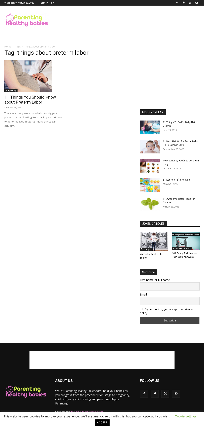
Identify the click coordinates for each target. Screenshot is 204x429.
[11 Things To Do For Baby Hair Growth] (150, 127)
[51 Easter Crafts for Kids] (150, 185)
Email (143, 294)
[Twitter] (190, 3)
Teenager (146, 249)
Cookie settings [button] (186, 416)
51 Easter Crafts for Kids (176, 179)
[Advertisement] (127, 20)
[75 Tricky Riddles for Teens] (154, 241)
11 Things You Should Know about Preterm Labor (30, 100)
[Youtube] (197, 3)
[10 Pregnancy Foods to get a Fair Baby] (150, 166)
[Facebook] (177, 3)
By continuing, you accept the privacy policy (166, 311)
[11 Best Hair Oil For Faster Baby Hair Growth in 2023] (150, 146)
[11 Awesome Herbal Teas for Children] (150, 204)
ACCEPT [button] (102, 422)
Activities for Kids (182, 248)
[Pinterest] (183, 3)
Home (7, 46)
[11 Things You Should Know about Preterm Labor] (34, 76)
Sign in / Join (47, 2)
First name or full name (155, 280)
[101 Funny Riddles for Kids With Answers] (186, 241)
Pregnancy (11, 90)
